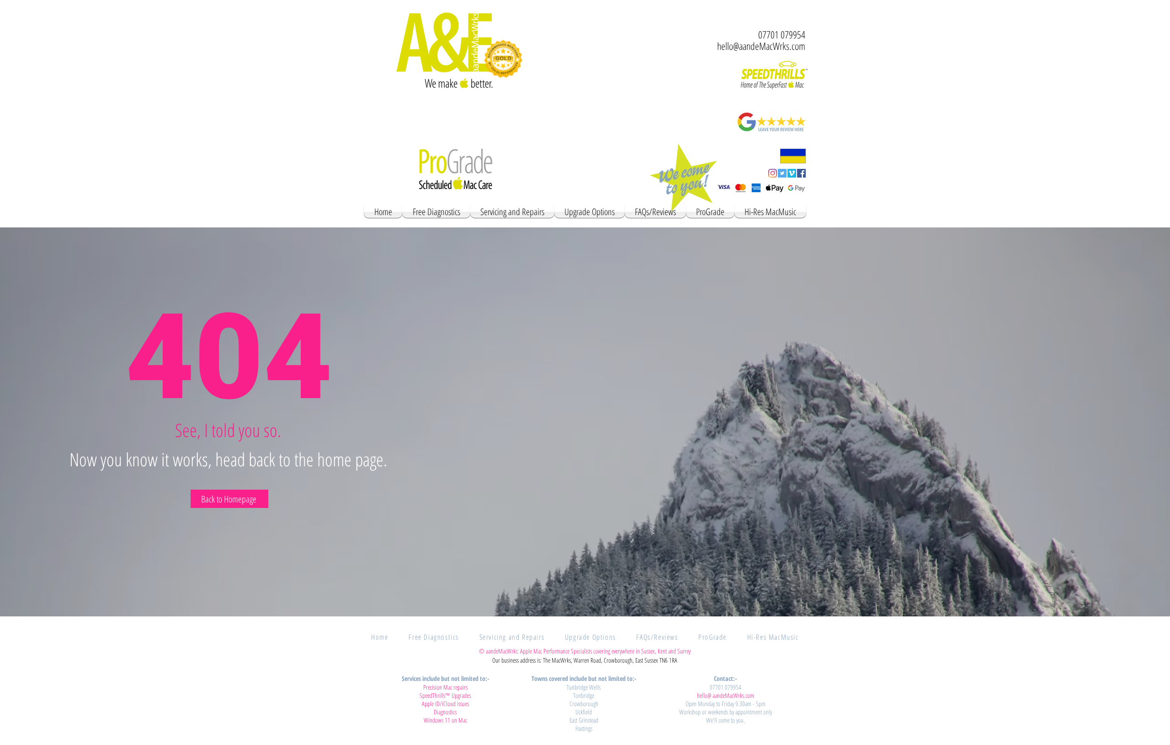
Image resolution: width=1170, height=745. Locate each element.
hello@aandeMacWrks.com (761, 46)
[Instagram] (772, 173)
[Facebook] (801, 173)
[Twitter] (782, 173)
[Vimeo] (791, 173)
